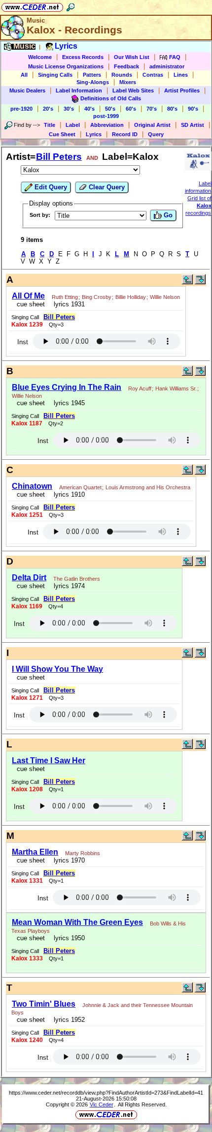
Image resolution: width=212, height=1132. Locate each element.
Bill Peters (59, 156)
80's (172, 109)
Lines (181, 75)
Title (49, 125)
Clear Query (106, 187)
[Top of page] (187, 282)
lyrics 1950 (67, 938)
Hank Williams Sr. (176, 388)
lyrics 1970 (67, 860)
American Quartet (80, 487)
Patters (92, 75)
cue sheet (31, 304)
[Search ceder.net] (70, 5)
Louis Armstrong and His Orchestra (148, 487)
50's (110, 109)
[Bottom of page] (200, 282)
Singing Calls (55, 75)
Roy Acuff (139, 388)
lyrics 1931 (67, 304)
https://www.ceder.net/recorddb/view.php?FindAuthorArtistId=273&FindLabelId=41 (106, 1093)
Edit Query (50, 187)
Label (73, 125)
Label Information (79, 90)
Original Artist (152, 125)
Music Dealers (27, 90)
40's (89, 109)
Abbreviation (107, 125)
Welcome (40, 57)
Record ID (125, 134)
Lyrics (94, 134)
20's (48, 109)
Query (156, 134)
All (24, 75)
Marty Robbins (82, 853)
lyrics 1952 (67, 1019)
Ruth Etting (65, 297)
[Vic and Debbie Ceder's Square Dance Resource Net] (32, 5)
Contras (152, 75)
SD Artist (192, 125)
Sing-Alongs (92, 82)
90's (193, 109)
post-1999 (106, 116)
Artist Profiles (182, 90)
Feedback (126, 66)
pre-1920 (21, 109)
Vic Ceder (101, 1104)
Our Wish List (131, 57)
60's (131, 109)
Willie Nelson (165, 297)
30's (69, 109)
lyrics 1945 (67, 403)
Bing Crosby (96, 297)
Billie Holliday (130, 297)
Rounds (121, 75)
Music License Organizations (66, 66)
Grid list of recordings (198, 205)
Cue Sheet (62, 134)
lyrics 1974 (67, 586)
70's (151, 109)
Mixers (127, 82)
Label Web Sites (133, 90)
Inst (22, 342)
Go (167, 215)
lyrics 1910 (67, 494)
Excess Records (83, 57)
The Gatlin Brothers (76, 579)
